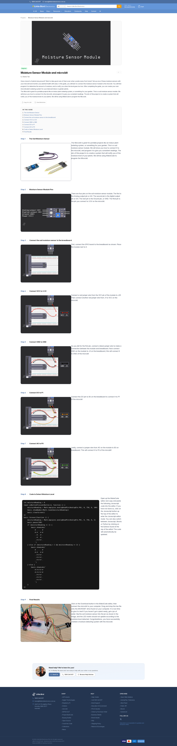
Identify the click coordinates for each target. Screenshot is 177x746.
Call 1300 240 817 (97, 700)
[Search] (119, 6)
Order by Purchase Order (99, 712)
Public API (124, 706)
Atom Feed (124, 703)
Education (68, 11)
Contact (93, 11)
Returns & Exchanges (98, 726)
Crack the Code (67, 723)
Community (78, 11)
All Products (66, 697)
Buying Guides (66, 717)
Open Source (66, 720)
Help (86, 11)
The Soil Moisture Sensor (31, 112)
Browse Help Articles (86, 674)
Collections (65, 726)
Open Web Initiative (127, 697)
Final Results (28, 132)
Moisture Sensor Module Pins (33, 115)
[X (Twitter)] (121, 719)
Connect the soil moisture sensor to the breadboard (40, 117)
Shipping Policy (96, 723)
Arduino (64, 706)
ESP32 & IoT (66, 712)
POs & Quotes (96, 709)
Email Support (96, 703)
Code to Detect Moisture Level (33, 129)
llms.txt (123, 709)
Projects (23, 18)
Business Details (96, 715)
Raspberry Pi (66, 703)
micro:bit (64, 709)
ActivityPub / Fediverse (128, 700)
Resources (56, 11)
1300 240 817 (69, 674)
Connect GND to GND (30, 122)
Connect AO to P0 (29, 127)
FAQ (93, 720)
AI (100, 11)
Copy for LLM (27, 102)
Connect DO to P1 (29, 124)
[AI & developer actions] (119, 72)
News (42, 11)
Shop (48, 11)
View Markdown (41, 102)
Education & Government (99, 706)
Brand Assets (96, 717)
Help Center (95, 697)
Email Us (55, 674)
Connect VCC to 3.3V (30, 120)
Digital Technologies (68, 700)
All (36, 11)
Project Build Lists (67, 715)
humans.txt (124, 712)
